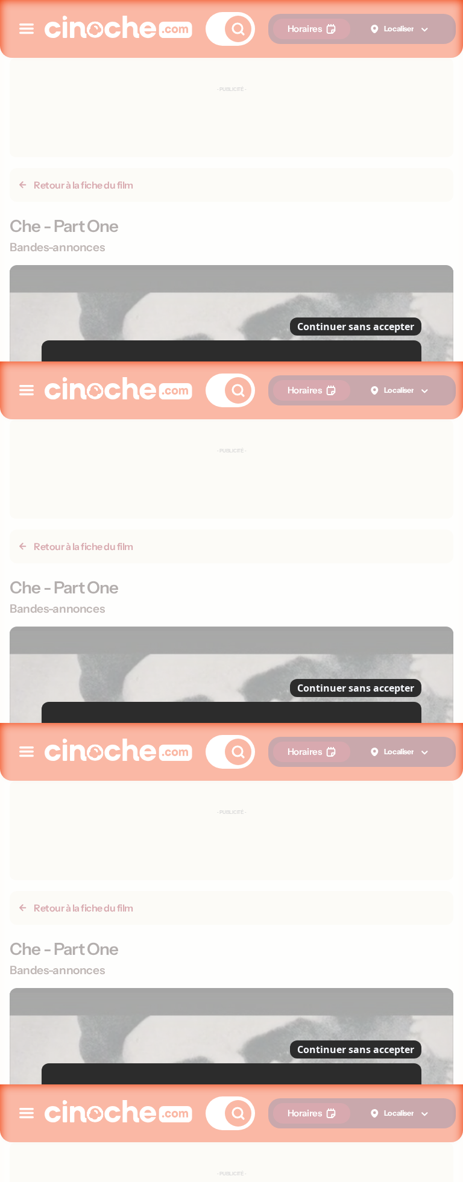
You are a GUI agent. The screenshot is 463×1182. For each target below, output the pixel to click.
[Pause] (231, 591)
